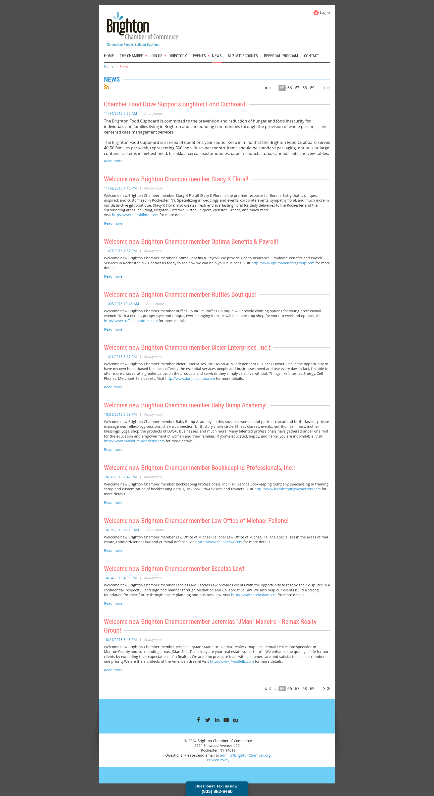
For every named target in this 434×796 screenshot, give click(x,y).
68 (304, 88)
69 (312, 88)
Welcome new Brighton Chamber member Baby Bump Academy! (185, 405)
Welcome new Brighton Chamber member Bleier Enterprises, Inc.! (187, 347)
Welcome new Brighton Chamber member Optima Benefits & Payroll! (191, 241)
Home (108, 66)
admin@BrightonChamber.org (245, 755)
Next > (324, 87)
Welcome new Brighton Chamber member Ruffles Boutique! (180, 294)
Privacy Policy (218, 760)
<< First (266, 87)
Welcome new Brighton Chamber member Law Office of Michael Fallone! (196, 520)
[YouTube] (226, 720)
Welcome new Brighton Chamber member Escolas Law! (174, 568)
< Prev (270, 87)
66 (289, 88)
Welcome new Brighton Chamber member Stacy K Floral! (176, 178)
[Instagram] (235, 720)
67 (297, 88)
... (275, 88)
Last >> (328, 87)
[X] (207, 720)
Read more (113, 160)
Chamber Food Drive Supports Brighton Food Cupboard (174, 104)
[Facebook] (198, 720)
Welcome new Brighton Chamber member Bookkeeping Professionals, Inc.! (199, 467)
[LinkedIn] (217, 720)
